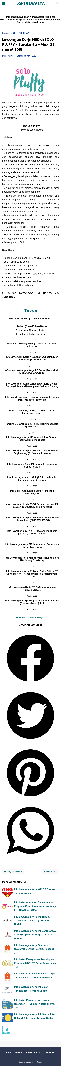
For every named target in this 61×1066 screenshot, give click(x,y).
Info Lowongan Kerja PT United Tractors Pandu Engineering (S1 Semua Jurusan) (31, 452)
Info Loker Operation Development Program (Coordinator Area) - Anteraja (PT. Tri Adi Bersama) (35, 906)
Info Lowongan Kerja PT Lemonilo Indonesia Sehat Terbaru (32, 465)
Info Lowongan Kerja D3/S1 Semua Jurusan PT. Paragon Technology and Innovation (31, 505)
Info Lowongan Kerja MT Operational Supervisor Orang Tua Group (32, 545)
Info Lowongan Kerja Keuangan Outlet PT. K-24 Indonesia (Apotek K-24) (32, 358)
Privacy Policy (33, 1052)
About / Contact (14, 1052)
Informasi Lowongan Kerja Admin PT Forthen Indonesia (32, 344)
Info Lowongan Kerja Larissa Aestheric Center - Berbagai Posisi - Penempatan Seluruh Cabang (31, 385)
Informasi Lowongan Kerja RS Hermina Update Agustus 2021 (32, 425)
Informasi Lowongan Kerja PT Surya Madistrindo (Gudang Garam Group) (32, 371)
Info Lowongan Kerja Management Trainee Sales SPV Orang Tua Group (32, 559)
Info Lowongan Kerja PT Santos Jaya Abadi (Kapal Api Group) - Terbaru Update (35, 935)
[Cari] (57, 4)
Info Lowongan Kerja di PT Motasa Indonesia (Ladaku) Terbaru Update (32, 532)
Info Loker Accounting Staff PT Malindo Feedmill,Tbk (32, 492)
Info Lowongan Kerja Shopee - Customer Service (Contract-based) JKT (32, 602)
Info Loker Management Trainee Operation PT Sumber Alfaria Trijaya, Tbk (34, 1004)
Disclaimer (50, 1052)
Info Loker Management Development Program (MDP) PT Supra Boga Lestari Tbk (35, 963)
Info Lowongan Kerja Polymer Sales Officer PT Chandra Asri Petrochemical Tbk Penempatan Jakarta (32, 574)
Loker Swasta (30, 3)
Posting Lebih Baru (13, 871)
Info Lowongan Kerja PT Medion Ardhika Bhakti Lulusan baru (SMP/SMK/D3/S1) (32, 519)
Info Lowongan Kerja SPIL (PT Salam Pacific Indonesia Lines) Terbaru (32, 478)
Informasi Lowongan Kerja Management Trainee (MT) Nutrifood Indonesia (32, 398)
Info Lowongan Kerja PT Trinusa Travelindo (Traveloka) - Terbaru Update (32, 920)
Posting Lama (50, 871)
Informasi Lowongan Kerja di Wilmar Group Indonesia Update (32, 411)
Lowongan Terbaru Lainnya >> (31, 617)
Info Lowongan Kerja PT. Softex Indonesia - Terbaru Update (32, 588)
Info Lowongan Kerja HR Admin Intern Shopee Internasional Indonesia (32, 438)
